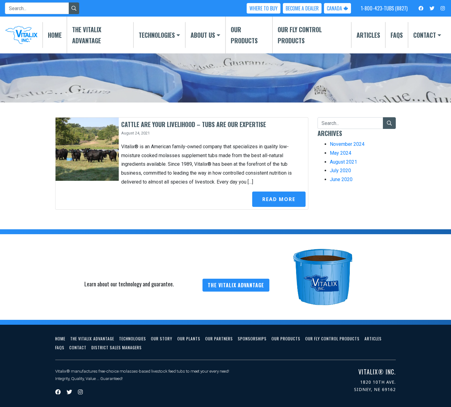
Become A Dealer (302, 8)
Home (55, 35)
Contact (424, 35)
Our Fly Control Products (300, 35)
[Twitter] (432, 8)
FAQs (397, 35)
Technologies (157, 35)
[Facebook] (421, 8)
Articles (368, 35)
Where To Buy (263, 8)
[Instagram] (442, 8)
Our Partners (219, 338)
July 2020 (340, 170)
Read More (278, 199)
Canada (335, 8)
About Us (203, 35)
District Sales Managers (116, 347)
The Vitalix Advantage (86, 35)
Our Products (244, 35)
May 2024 (340, 153)
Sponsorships (252, 338)
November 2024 (347, 144)
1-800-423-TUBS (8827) (384, 8)
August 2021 (343, 162)
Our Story (161, 338)
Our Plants (188, 338)
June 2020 (341, 179)
